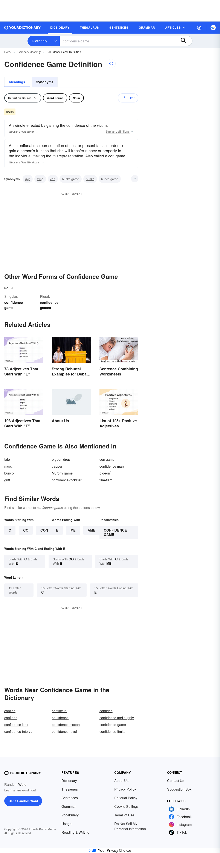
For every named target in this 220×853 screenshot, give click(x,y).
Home (8, 52)
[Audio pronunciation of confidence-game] (111, 63)
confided (106, 710)
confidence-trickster (66, 480)
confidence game (115, 532)
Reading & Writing (75, 832)
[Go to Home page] (22, 27)
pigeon (105, 473)
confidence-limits (112, 731)
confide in (59, 710)
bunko (90, 179)
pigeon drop (61, 459)
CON (44, 530)
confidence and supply (116, 717)
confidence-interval (18, 731)
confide (9, 710)
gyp (27, 179)
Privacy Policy (125, 789)
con (52, 179)
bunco (9, 473)
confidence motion (66, 724)
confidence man (111, 466)
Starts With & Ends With (23, 561)
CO (25, 530)
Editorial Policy (125, 797)
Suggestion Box (179, 789)
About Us (121, 780)
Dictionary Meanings (29, 52)
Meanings (17, 81)
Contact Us (175, 780)
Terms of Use (124, 815)
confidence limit (16, 724)
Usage (66, 823)
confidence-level (64, 731)
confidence (60, 717)
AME (91, 530)
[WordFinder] (213, 27)
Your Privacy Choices (114, 850)
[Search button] (185, 41)
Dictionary (39, 40)
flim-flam (105, 480)
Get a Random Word (23, 801)
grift (7, 480)
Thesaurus (69, 789)
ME (73, 530)
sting (40, 179)
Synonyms (44, 81)
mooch (9, 466)
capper (57, 466)
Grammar (68, 806)
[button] (199, 27)
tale (7, 459)
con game (107, 459)
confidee (10, 717)
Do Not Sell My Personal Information (130, 826)
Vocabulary (70, 815)
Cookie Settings (126, 806)
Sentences (69, 797)
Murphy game (62, 473)
